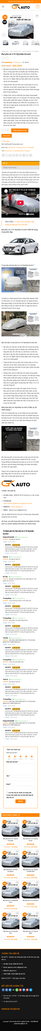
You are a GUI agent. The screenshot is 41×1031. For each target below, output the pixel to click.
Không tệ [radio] (15, 759)
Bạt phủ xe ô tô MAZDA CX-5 (10, 901)
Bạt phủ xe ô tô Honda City (10, 932)
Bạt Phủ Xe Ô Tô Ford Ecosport (10, 870)
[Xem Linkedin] (23, 989)
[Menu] (3, 6)
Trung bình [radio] (20, 759)
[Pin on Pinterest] (16, 155)
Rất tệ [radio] (9, 759)
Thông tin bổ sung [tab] (9, 167)
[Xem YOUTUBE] (27, 989)
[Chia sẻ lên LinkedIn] (23, 155)
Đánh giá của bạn (12, 752)
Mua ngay (6, 136)
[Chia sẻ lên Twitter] (10, 155)
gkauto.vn (13, 970)
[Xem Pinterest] (20, 989)
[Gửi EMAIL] (13, 989)
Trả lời (5, 542)
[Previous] (4, 26)
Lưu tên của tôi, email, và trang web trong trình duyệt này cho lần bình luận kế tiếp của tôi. (19, 795)
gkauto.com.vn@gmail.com (17, 967)
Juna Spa (22, 978)
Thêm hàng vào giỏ (20, 130)
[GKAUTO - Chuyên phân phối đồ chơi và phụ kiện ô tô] (20, 6)
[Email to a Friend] (13, 155)
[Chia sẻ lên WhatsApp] (3, 155)
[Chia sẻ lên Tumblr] (27, 155)
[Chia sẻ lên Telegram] (30, 155)
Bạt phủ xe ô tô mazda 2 (30, 900)
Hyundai (27, 151)
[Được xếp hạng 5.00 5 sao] (10, 844)
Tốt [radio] (26, 759)
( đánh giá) (16, 62)
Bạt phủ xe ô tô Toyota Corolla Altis (30, 870)
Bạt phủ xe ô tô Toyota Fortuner (10, 839)
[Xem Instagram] (6, 989)
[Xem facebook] (3, 989)
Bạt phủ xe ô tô (15, 51)
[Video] (4, 35)
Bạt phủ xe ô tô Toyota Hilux (30, 932)
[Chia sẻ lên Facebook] (6, 155)
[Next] (36, 26)
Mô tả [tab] (5, 163)
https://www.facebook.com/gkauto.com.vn (17, 503)
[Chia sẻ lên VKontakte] (20, 155)
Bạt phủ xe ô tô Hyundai (31, 51)
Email (8, 784)
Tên (8, 776)
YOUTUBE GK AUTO (18, 974)
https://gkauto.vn (17, 507)
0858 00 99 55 (18, 964)
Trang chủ (4, 51)
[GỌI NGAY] (16, 989)
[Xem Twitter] (10, 989)
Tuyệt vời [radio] (32, 759)
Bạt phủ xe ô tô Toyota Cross (30, 839)
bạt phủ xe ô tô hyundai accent (14, 151)
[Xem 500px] (30, 989)
